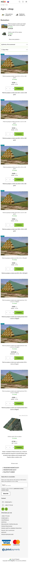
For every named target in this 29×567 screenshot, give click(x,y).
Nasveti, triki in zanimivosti (7, 530)
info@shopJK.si (8, 502)
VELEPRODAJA (5, 520)
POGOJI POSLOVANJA (6, 526)
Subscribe (5, 493)
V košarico (19, 88)
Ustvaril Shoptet (15, 559)
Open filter (5, 49)
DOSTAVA (3, 522)
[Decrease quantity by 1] (7, 88)
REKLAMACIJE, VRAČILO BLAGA (9, 524)
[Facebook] (2, 509)
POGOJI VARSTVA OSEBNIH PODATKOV (11, 528)
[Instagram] (6, 509)
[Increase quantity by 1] (13, 88)
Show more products (14, 39)
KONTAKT (3, 532)
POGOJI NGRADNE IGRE (7, 534)
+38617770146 (9, 505)
